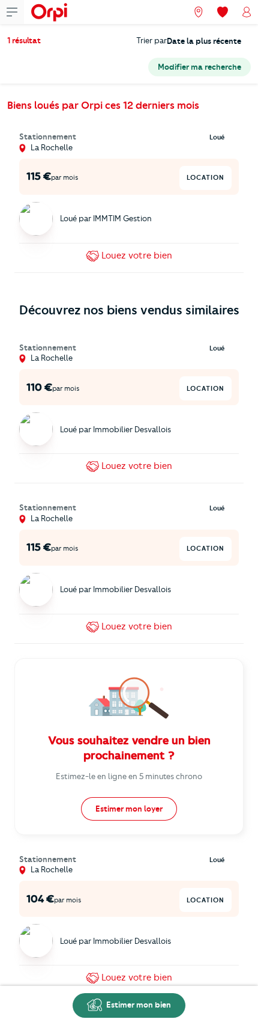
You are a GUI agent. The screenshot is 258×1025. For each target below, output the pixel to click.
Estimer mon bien (137, 1004)
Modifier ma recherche (199, 67)
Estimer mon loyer (129, 808)
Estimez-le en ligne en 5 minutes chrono (129, 776)
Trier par (151, 40)
